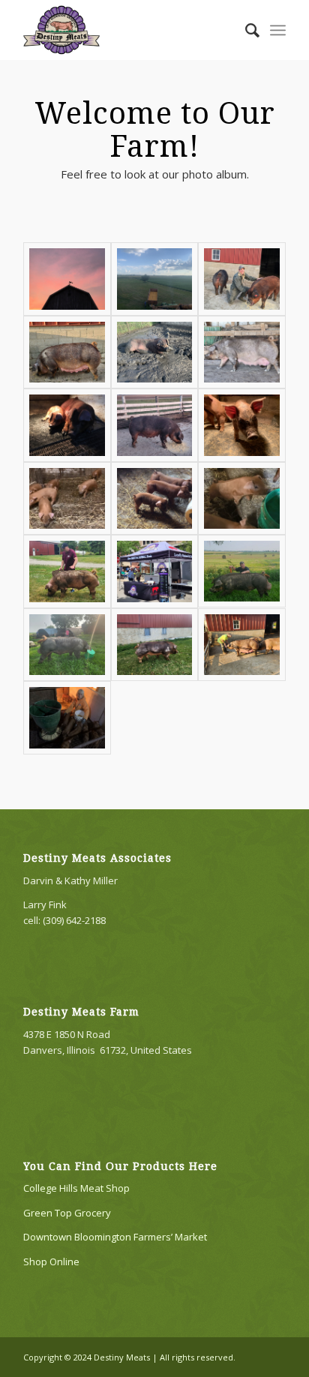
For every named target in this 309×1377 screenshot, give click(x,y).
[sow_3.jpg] (67, 352)
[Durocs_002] (242, 279)
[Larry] (242, 571)
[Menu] (278, 30)
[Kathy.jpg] (67, 717)
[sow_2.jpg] (242, 352)
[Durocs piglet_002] (67, 425)
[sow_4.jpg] (242, 645)
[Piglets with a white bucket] (155, 499)
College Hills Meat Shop (76, 1188)
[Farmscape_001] (155, 279)
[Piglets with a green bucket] (242, 499)
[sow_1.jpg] (155, 425)
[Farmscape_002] (67, 279)
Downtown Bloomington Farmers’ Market (115, 1237)
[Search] (245, 30)
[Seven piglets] (67, 499)
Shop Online (51, 1261)
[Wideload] (67, 645)
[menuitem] (245, 30)
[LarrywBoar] (67, 571)
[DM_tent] (155, 571)
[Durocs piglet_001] (242, 425)
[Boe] (155, 645)
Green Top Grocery (67, 1213)
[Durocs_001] (155, 352)
